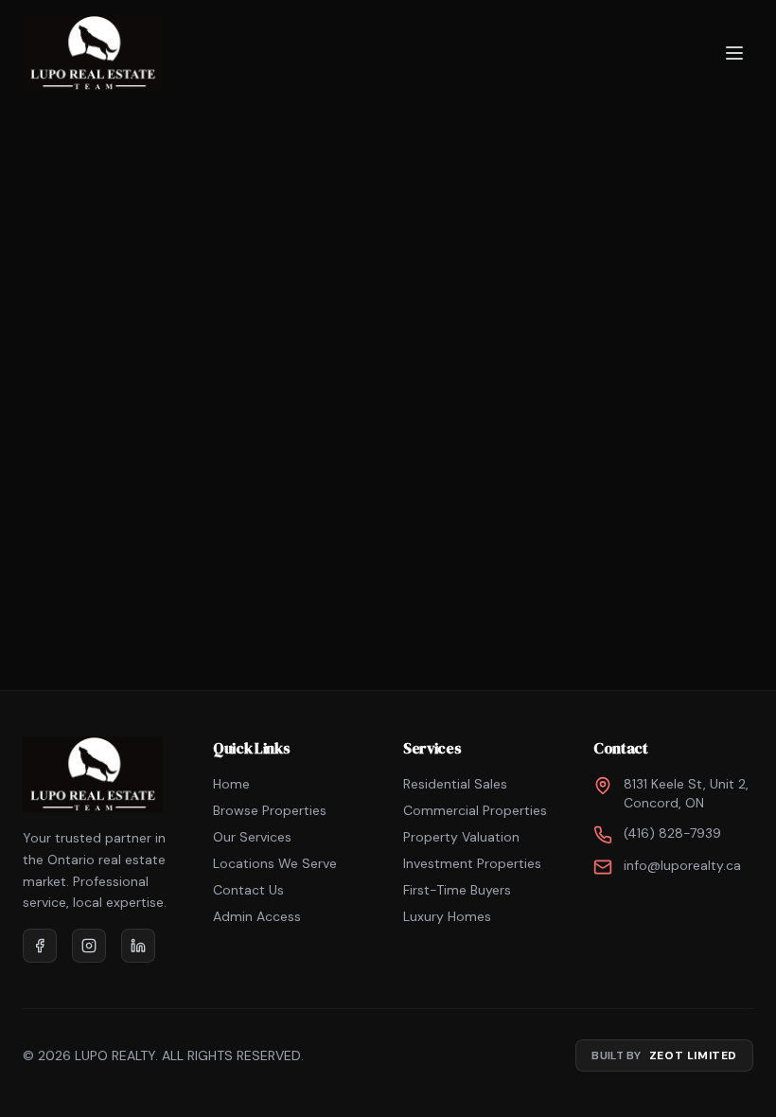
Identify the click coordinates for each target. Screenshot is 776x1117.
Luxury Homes (447, 916)
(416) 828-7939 (672, 833)
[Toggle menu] (734, 53)
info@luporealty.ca (682, 865)
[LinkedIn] (138, 946)
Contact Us (248, 889)
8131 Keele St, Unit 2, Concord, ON (686, 793)
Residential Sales (455, 783)
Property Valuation (461, 836)
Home (231, 783)
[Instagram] (89, 946)
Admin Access (257, 916)
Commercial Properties (475, 810)
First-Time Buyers (457, 889)
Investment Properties (472, 863)
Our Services (252, 836)
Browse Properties (269, 810)
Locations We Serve (275, 863)
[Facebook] (40, 946)
